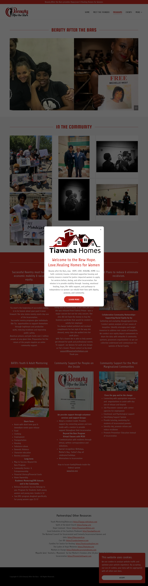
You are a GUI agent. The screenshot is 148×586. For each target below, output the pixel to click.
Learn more (74, 299)
